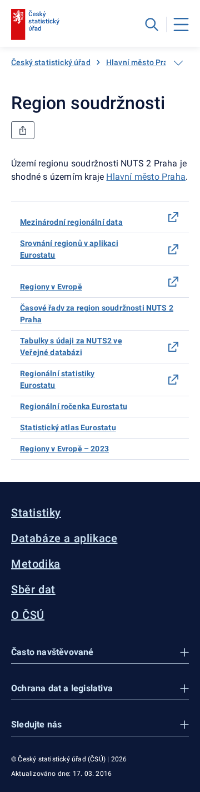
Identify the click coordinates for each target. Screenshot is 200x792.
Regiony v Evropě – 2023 (64, 448)
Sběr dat (33, 589)
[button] (100, 652)
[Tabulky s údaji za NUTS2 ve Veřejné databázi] (173, 347)
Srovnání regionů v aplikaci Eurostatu (69, 249)
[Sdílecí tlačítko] (22, 130)
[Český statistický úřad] (35, 24)
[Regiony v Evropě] (173, 281)
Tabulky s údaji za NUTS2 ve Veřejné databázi (71, 346)
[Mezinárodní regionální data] (173, 217)
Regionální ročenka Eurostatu (73, 406)
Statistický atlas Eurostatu (68, 427)
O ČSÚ (27, 615)
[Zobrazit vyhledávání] (151, 24)
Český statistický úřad (51, 62)
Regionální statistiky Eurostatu (57, 379)
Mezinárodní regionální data (71, 222)
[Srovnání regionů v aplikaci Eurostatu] (173, 249)
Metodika (36, 563)
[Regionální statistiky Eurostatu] (173, 379)
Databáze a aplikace (64, 538)
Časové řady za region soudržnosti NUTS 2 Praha (96, 313)
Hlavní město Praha (141, 62)
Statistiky (36, 512)
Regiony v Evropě (51, 286)
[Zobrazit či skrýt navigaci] (178, 63)
